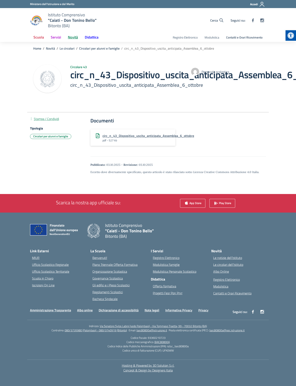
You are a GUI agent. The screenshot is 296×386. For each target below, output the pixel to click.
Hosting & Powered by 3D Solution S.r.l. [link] (148, 365)
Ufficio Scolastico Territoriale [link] (50, 271)
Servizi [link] (56, 37)
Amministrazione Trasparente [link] (50, 310)
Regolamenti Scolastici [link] (107, 292)
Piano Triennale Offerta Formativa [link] (115, 264)
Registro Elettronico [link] (185, 37)
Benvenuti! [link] (99, 257)
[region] (243, 347)
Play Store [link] (224, 203)
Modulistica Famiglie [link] (166, 264)
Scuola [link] (38, 37)
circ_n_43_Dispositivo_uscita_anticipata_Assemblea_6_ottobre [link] (148, 135)
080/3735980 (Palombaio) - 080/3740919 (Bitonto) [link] (96, 330)
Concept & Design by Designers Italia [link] (148, 370)
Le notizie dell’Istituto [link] (227, 257)
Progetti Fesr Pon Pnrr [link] (167, 293)
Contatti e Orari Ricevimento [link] (244, 37)
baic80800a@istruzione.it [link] (152, 330)
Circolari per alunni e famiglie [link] (50, 136)
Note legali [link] (152, 310)
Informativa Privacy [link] (178, 310)
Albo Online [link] (221, 271)
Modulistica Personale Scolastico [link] (174, 271)
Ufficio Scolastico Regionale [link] (50, 264)
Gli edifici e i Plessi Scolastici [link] (111, 285)
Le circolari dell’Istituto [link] (228, 264)
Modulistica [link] (212, 37)
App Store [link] (195, 203)
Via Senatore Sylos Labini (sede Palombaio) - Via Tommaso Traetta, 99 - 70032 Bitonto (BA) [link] (153, 326)
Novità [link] (73, 37)
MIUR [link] (35, 257)
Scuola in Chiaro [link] (42, 278)
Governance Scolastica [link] (107, 278)
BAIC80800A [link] (162, 342)
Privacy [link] (203, 310)
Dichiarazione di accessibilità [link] (119, 310)
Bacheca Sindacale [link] (105, 298)
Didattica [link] (91, 37)
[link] (291, 35)
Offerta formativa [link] (164, 286)
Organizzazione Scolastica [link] (109, 271)
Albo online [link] (85, 310)
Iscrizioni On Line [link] (43, 285)
